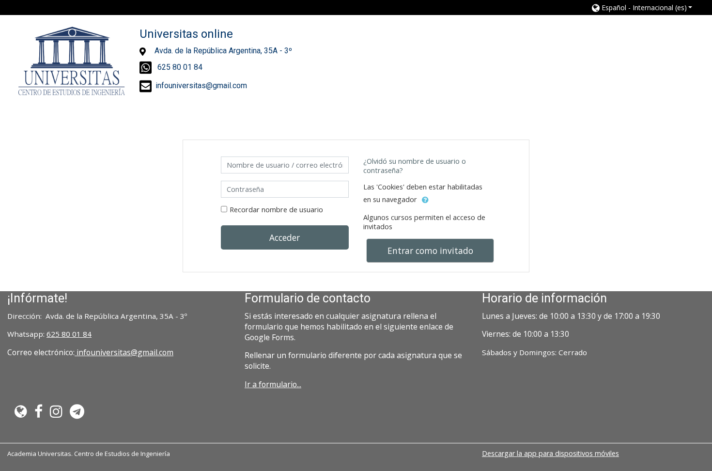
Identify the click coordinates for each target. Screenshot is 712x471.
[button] (642, 7)
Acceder (284, 237)
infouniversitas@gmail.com (124, 352)
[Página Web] (19, 413)
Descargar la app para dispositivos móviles (550, 453)
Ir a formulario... (273, 384)
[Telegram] (79, 413)
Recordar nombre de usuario (276, 209)
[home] (71, 61)
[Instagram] (56, 413)
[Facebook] (38, 413)
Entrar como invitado (430, 250)
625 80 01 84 (69, 334)
